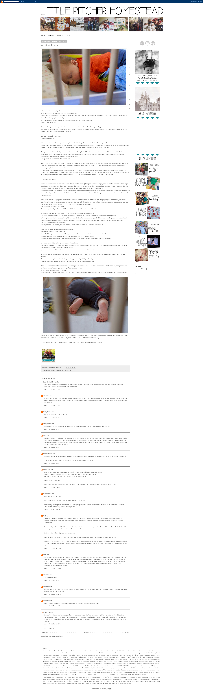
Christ (137, 657)
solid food (51, 679)
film (100, 661)
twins (115, 681)
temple (146, 679)
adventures (107, 653)
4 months (59, 653)
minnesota (72, 670)
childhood (122, 657)
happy (124, 663)
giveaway (50, 663)
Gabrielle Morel (152, 661)
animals (126, 653)
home (144, 663)
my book (148, 670)
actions (100, 653)
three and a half (56, 681)
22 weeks (125, 651)
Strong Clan (46, 469)
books (150, 655)
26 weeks (130, 651)
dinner (121, 659)
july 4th (149, 666)
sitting (137, 677)
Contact (51, 35)
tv (99, 681)
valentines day (152, 681)
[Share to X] (71, 368)
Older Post (126, 632)
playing (90, 674)
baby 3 (158, 653)
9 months (80, 653)
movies (136, 670)
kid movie (54, 668)
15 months (75, 651)
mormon (112, 670)
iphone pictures (123, 666)
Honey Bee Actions (62, 666)
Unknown (46, 587)
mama (115, 668)
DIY (128, 659)
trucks (93, 681)
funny (145, 661)
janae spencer (135, 666)
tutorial (97, 681)
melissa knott (46, 670)
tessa (44, 435)
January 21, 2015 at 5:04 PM (52, 487)
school (102, 677)
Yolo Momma (47, 494)
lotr (105, 668)
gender (45, 663)
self (70, 370)
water (57, 683)
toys (74, 681)
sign (128, 677)
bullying (85, 657)
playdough (85, 674)
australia (144, 653)
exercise (52, 661)
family (61, 661)
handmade (119, 663)
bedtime (101, 655)
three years (63, 681)
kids (59, 668)
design (112, 659)
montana (94, 670)
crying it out (92, 659)
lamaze (80, 668)
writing (113, 683)
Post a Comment (49, 628)
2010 (118, 651)
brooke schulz (74, 657)
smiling (154, 677)
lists (102, 668)
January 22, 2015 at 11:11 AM (52, 568)
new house (50, 672)
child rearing (115, 657)
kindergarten (63, 668)
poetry (94, 674)
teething (142, 679)
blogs (136, 655)
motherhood (65, 370)
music (144, 670)
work (110, 683)
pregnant (138, 675)
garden (158, 661)
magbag (112, 668)
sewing (110, 677)
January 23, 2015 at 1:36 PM (52, 606)
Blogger (109, 689)
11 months (51, 651)
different (117, 659)
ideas (89, 666)
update (142, 681)
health (128, 663)
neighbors (157, 670)
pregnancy (131, 675)
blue (140, 655)
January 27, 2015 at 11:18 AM (52, 624)
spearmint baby (58, 679)
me (146, 668)
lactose (76, 668)
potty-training (123, 674)
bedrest (93, 655)
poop (103, 674)
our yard (116, 672)
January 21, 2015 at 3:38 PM (52, 389)
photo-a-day (47, 675)
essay (48, 370)
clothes (156, 657)
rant (66, 677)
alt (123, 653)
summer (98, 679)
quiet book (51, 677)
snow (158, 677)
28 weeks (135, 651)
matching (142, 668)
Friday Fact (135, 661)
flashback (109, 661)
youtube (127, 683)
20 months (109, 651)
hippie (52, 370)
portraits (112, 675)
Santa (93, 677)
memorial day (58, 670)
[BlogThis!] (69, 368)
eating (150, 659)
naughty (153, 670)
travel (81, 681)
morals (108, 670)
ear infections (140, 659)
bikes (117, 655)
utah (146, 681)
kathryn (153, 666)
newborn (61, 672)
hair (108, 663)
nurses (80, 672)
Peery (140, 672)
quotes (60, 677)
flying (116, 661)
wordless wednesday (97, 683)
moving (140, 670)
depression (107, 659)
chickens (109, 657)
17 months (87, 651)
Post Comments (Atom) (56, 636)
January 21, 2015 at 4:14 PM (52, 429)
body (142, 655)
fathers (95, 661)
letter (95, 668)
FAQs (68, 35)
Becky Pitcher (47, 412)
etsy (48, 661)
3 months (146, 651)
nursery (75, 672)
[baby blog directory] (48, 362)
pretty (144, 674)
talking (120, 679)
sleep (147, 677)
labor (73, 668)
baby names (61, 655)
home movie (150, 663)
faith (55, 661)
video (158, 681)
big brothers (113, 655)
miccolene (46, 396)
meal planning (150, 668)
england (158, 659)
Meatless (157, 668)
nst (72, 672)
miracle (77, 670)
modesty (81, 670)
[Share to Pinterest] (75, 368)
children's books (130, 657)
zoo (130, 683)
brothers (80, 657)
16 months (81, 651)
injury (110, 666)
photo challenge (155, 672)
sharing (115, 677)
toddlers (69, 681)
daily (100, 659)
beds (97, 655)
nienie (69, 672)
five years (104, 661)
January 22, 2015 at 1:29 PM (52, 580)
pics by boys (64, 674)
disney (125, 659)
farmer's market (82, 661)
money (90, 670)
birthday (131, 655)
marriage (133, 668)
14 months (70, 651)
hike (131, 663)
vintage (45, 683)
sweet (110, 679)
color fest (45, 659)
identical (93, 666)
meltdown (52, 670)
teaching (134, 679)
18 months (92, 651)
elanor (154, 659)
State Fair (81, 679)
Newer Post (45, 632)
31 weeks (151, 651)
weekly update (73, 683)
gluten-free (56, 663)
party (137, 672)
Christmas (142, 657)
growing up (92, 663)
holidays (139, 663)
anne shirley (132, 653)
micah (66, 670)
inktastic (114, 666)
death (102, 659)
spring (70, 679)
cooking (75, 659)
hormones (70, 666)
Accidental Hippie (50, 45)
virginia (49, 683)
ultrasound (135, 681)
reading (69, 677)
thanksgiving (154, 679)
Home (43, 35)
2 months (103, 651)
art (136, 653)
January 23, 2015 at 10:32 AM (52, 594)
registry (78, 677)
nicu (66, 672)
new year (56, 672)
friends (141, 661)
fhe (97, 661)
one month (94, 672)
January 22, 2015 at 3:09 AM (52, 509)
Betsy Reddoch (47, 453)
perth (143, 672)
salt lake (82, 677)
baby (154, 653)
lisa (100, 668)
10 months (45, 651)
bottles (154, 655)
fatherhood (89, 661)
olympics (89, 672)
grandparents (78, 663)
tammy (124, 679)
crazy (87, 659)
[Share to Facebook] (73, 368)
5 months (65, 653)
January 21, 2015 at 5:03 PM (52, 463)
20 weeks (114, 651)
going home (65, 663)
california (92, 657)
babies (150, 653)
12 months (57, 651)
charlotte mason (103, 657)
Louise (108, 668)
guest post (98, 663)
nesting (45, 672)
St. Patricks (75, 679)
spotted (66, 679)
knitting (69, 668)
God (61, 663)
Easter (146, 659)
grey (87, 663)
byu (89, 657)
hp (82, 666)
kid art (49, 668)
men (63, 670)
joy (145, 666)
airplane (120, 653)
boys (158, 655)
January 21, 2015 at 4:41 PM (52, 447)
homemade (157, 663)
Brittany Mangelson (57, 657)
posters (117, 674)
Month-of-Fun (102, 670)
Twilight (110, 681)
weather (61, 683)
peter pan (147, 672)
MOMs (86, 670)
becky (89, 655)
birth (121, 655)
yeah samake (119, 683)
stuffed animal (92, 679)
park (133, 672)
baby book (46, 655)
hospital (75, 666)
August (140, 653)
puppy (158, 674)
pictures (73, 674)
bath (82, 655)
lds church (85, 668)
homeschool (57, 370)
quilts (56, 677)
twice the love (104, 681)
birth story (126, 655)
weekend (66, 683)
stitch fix (86, 679)
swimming (115, 679)
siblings (122, 677)
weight (79, 683)
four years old (124, 661)
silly (131, 677)
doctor (131, 659)
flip (113, 661)
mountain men (129, 670)
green (83, 663)
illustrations (100, 666)
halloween (113, 663)
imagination (106, 666)
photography (56, 675)
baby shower (69, 655)
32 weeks (156, 651)
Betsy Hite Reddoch (49, 382)
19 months (98, 651)
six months (142, 677)
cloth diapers (149, 657)
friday (130, 661)
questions (45, 677)
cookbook (66, 659)
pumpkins (154, 674)
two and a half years (122, 681)
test (149, 679)
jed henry (142, 666)
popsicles (107, 674)
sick (125, 677)
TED (138, 679)
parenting (129, 672)
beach (86, 655)
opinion (100, 672)
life (98, 668)
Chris (44, 516)
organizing (110, 672)
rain (63, 677)
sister (133, 677)
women (87, 683)
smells (150, 677)
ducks (135, 659)
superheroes (105, 679)
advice (112, 653)
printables (148, 674)
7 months (70, 653)
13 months (63, 651)
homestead (53, 666)
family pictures (69, 661)
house (80, 666)
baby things (76, 655)
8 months (75, 653)
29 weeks (141, 651)
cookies (71, 659)
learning (91, 668)
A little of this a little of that (90, 653)
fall (58, 661)
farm (77, 661)
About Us (60, 35)
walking (53, 683)
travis (86, 681)
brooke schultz (66, 657)
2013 (121, 651)
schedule (97, 677)
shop (118, 677)
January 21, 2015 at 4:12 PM (52, 417)
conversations (58, 659)
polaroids (99, 674)
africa (116, 653)
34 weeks (48, 653)
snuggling (45, 679)
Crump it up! (47, 612)
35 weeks (53, 653)
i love (86, 666)
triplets (90, 681)
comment (50, 659)
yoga (123, 683)
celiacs (97, 657)
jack (130, 666)
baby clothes (53, 655)
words (106, 683)
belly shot (106, 655)
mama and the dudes (124, 668)
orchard (105, 672)
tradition (77, 681)
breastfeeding (47, 657)
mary (138, 668)
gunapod (105, 663)
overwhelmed (122, 672)
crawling (83, 659)
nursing (84, 672)
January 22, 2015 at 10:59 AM (52, 548)
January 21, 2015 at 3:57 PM (52, 405)
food (119, 661)
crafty (79, 659)
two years (129, 681)
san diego (88, 677)
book (146, 655)
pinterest (79, 674)
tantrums (129, 679)
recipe (73, 677)
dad (97, 659)
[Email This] (67, 368)
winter (83, 683)
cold (159, 657)
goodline (72, 663)
